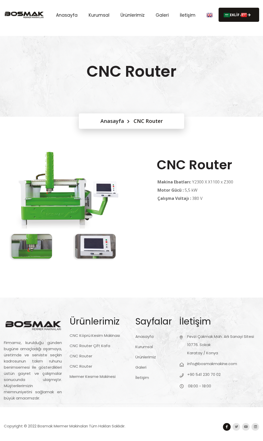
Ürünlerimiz (132, 15)
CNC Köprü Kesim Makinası (95, 335)
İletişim (187, 15)
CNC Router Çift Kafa (90, 345)
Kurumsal (99, 15)
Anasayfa (67, 15)
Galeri (162, 15)
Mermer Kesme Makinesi (93, 376)
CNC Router (81, 356)
